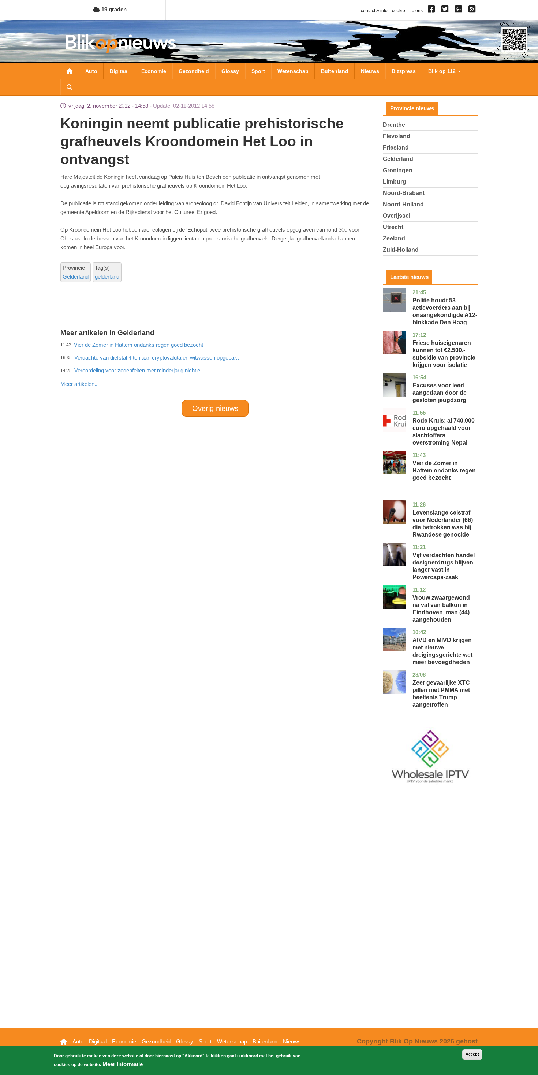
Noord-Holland (403, 204)
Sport (258, 71)
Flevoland (396, 136)
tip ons (416, 10)
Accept (472, 1054)
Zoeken (69, 87)
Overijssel (396, 216)
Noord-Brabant (404, 193)
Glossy (230, 71)
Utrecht (393, 227)
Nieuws (370, 71)
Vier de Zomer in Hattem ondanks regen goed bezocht (444, 470)
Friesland (396, 147)
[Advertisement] (215, 368)
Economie (153, 71)
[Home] (121, 43)
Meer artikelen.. (78, 384)
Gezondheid (194, 71)
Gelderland (76, 276)
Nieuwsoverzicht (69, 71)
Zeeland (394, 238)
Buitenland (334, 71)
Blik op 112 (442, 71)
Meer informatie (122, 1064)
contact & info (374, 10)
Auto (91, 71)
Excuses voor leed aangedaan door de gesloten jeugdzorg (439, 392)
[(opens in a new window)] (432, 10)
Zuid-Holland (401, 250)
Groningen (397, 170)
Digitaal (119, 71)
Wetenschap (293, 71)
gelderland (107, 276)
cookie (398, 10)
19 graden (113, 9)
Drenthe (394, 125)
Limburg (394, 181)
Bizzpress (404, 71)
